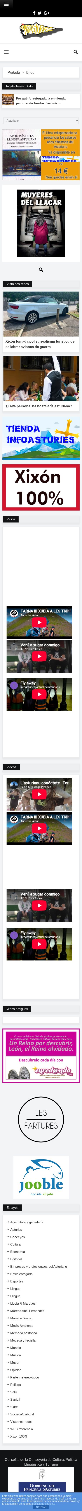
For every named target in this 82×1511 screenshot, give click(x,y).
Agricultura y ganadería (26, 1222)
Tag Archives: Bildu (19, 86)
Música (15, 1355)
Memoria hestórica (23, 1333)
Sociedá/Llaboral (22, 1414)
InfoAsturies (41, 30)
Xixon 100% (18, 1436)
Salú (13, 1392)
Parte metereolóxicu (24, 1377)
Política (15, 1385)
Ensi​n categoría (21, 1274)
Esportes (16, 1281)
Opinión (15, 1370)
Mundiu (15, 1348)
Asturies (16, 1229)
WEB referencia (21, 1429)
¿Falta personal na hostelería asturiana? (38, 406)
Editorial (16, 1259)
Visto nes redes (21, 1421)
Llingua (15, 1288)
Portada (14, 72)
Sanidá (15, 1399)
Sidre (14, 1407)
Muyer (14, 1362)
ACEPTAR (41, 1507)
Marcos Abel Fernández (27, 1311)
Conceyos (17, 1237)
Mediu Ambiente (21, 1325)
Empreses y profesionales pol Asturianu (38, 1266)
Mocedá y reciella (22, 1340)
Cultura (15, 1244)
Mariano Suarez (21, 1318)
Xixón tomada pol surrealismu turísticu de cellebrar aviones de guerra (40, 344)
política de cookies (43, 1503)
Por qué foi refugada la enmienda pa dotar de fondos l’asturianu (41, 101)
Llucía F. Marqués (23, 1303)
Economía (17, 1252)
